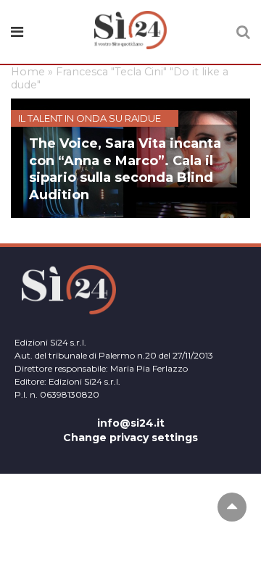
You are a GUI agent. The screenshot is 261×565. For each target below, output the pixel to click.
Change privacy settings (130, 437)
